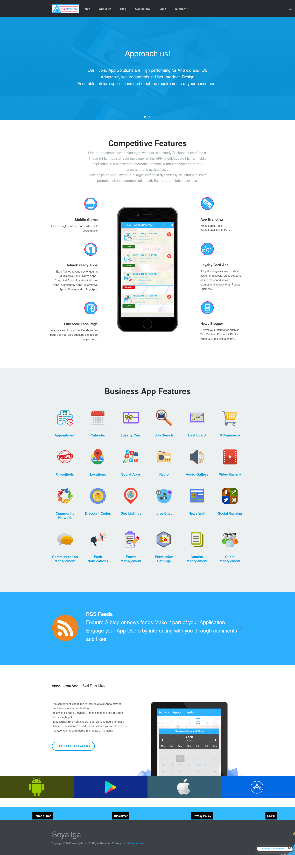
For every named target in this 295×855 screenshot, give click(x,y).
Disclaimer (121, 816)
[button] (54, 628)
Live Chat (164, 513)
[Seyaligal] (65, 8)
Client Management (230, 558)
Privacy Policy (202, 816)
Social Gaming (230, 513)
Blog (123, 9)
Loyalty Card (131, 435)
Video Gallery (230, 474)
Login (162, 9)
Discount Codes (98, 513)
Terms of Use (42, 816)
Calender (98, 435)
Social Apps (131, 474)
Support (180, 9)
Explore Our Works (74, 746)
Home (86, 9)
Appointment (64, 435)
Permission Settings (164, 558)
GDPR (271, 816)
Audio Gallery (197, 474)
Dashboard (197, 435)
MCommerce (230, 435)
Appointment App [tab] (65, 685)
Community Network (65, 515)
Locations (98, 474)
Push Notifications (98, 558)
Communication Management (65, 558)
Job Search (164, 435)
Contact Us (142, 9)
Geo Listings (131, 513)
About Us (105, 9)
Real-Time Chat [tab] (93, 685)
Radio (164, 474)
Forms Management (131, 558)
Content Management (197, 558)
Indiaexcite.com (135, 843)
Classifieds (65, 474)
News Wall (196, 513)
